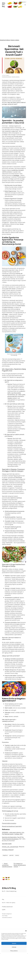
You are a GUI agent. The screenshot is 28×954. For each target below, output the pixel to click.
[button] (26, 931)
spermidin (11, 855)
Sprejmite (14, 943)
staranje (17, 855)
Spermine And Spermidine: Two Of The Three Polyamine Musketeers (13, 838)
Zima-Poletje (4, 915)
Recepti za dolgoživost (7, 913)
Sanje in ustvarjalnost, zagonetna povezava (7, 865)
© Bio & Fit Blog (3, 4)
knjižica (9, 811)
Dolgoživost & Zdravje (5, 40)
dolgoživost (5, 855)
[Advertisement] (14, 25)
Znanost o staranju (14, 40)
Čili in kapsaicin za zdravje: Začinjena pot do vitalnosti (20, 865)
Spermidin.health (7, 843)
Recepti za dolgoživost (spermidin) (12, 826)
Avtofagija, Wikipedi (7, 850)
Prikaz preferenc (14, 950)
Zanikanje (14, 947)
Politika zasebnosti (7, 907)
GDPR (3, 909)
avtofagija (16, 175)
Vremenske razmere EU (7, 917)
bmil (7, 75)
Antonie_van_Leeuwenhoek (10, 847)
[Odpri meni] (25, 5)
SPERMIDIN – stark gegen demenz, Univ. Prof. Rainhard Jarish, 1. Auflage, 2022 (13, 833)
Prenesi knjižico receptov (9, 823)
